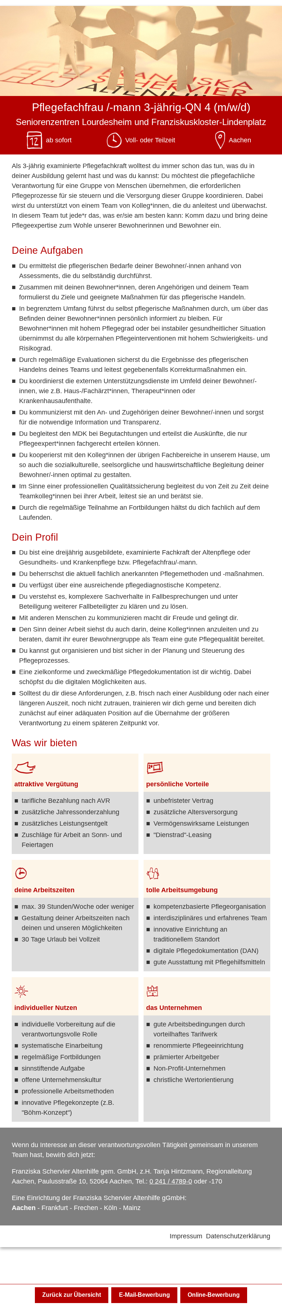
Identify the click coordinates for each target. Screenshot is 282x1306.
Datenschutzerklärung (238, 1236)
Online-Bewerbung (214, 1295)
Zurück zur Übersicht (71, 1295)
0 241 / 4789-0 (170, 1181)
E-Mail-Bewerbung (144, 1295)
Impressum (187, 1236)
